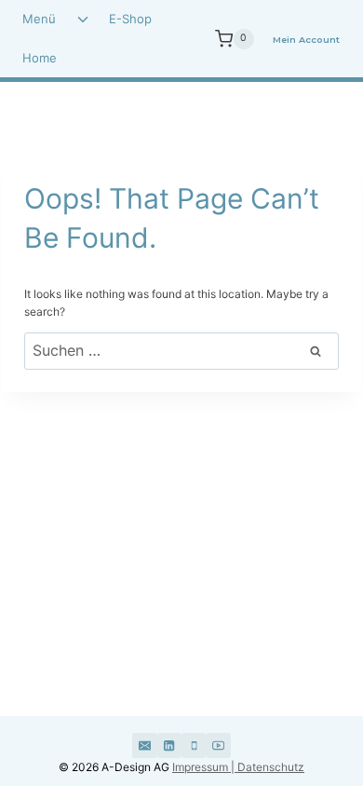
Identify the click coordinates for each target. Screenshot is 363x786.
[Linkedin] (169, 745)
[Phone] (194, 745)
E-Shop (130, 18)
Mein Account (306, 39)
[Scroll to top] (300, 700)
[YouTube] (218, 745)
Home (39, 57)
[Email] (144, 745)
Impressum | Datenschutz (238, 767)
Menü (39, 18)
